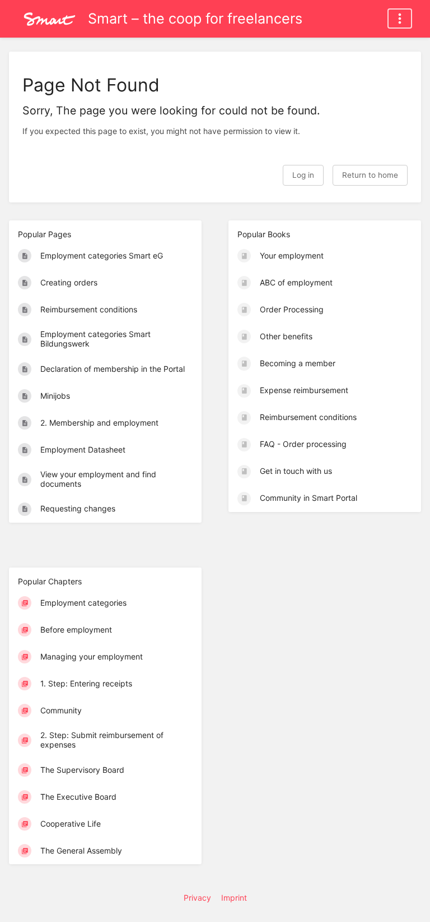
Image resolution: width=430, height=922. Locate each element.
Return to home (370, 174)
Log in (303, 174)
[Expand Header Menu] (399, 18)
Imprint (234, 897)
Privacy (197, 897)
